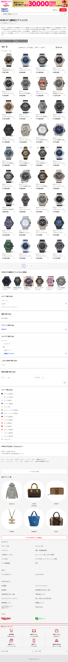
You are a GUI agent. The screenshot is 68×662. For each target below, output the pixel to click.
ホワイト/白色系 (8, 397)
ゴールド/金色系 (8, 436)
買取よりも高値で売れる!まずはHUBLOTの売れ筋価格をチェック (12, 452)
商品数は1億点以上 (11, 635)
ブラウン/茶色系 (8, 403)
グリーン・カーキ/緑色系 (10, 410)
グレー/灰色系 (7, 400)
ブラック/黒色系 (8, 394)
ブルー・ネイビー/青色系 (10, 413)
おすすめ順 (30, 47)
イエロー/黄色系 (8, 420)
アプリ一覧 (38, 651)
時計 (4, 347)
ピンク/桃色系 (7, 423)
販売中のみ (22, 47)
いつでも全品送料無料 (33, 635)
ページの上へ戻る (34, 471)
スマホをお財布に (33, 645)
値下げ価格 (4, 318)
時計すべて (7, 350)
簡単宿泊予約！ (56, 635)
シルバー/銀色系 (8, 433)
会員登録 (63, 10)
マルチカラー (7, 439)
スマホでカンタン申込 (11, 645)
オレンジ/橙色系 (8, 429)
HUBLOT (4, 329)
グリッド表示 (40, 47)
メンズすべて (6, 344)
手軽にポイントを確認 (56, 645)
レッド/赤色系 (7, 426)
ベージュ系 (6, 407)
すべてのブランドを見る (34, 538)
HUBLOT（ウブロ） (6, 41)
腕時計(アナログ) (20, 41)
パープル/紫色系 (8, 416)
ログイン (55, 10)
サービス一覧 (4, 651)
